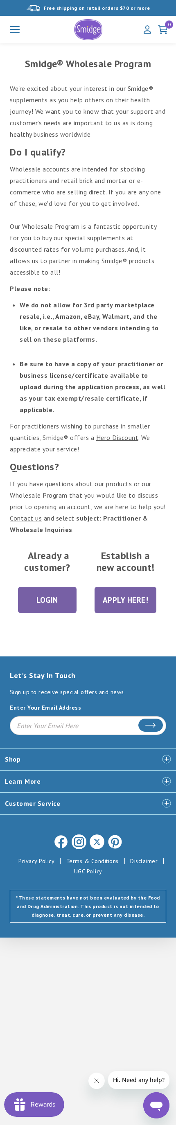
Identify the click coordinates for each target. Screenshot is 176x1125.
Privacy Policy (36, 861)
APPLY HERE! (126, 600)
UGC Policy (88, 871)
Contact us (26, 518)
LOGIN (47, 600)
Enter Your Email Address (45, 708)
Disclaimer (144, 861)
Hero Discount (117, 437)
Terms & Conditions (92, 861)
